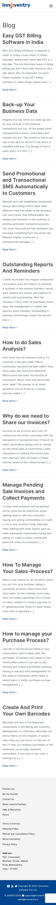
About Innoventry (11, 839)
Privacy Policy (9, 844)
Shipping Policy (10, 828)
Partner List (8, 789)
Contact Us (8, 799)
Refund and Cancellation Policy (18, 833)
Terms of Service (11, 823)
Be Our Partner (10, 794)
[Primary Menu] (51, 6)
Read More (8, 89)
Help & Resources (11, 809)
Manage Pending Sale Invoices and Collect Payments (23, 491)
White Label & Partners (14, 804)
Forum (5, 814)
